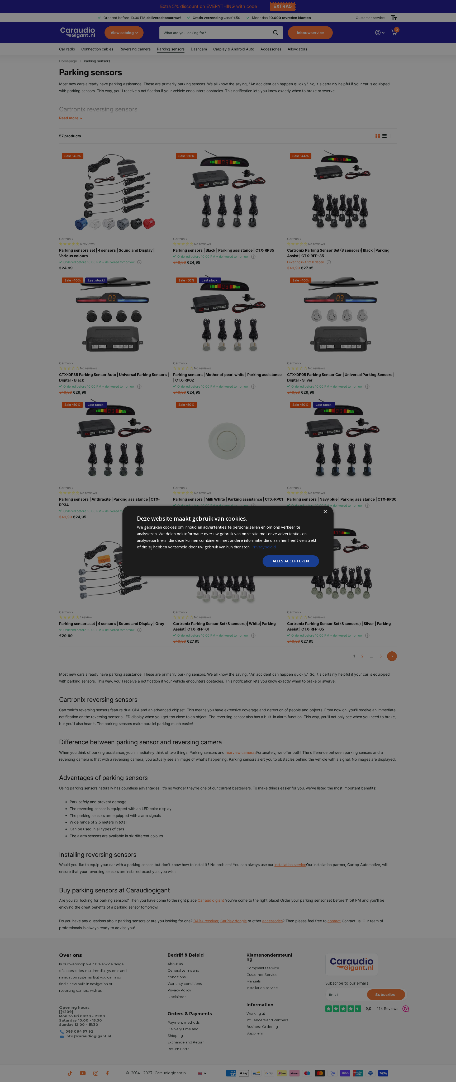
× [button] (325, 512)
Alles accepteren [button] (291, 560)
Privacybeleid (263, 546)
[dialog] (228, 541)
